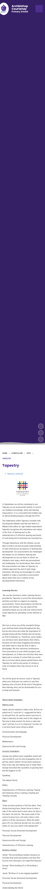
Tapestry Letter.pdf (15, 474)
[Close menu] (39, 8)
